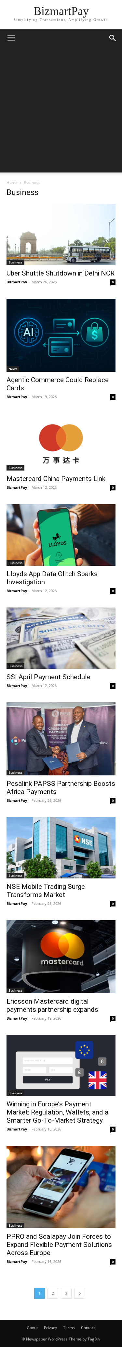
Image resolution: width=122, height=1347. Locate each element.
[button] (11, 38)
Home (12, 182)
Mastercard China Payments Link (56, 479)
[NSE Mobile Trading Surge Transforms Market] (61, 847)
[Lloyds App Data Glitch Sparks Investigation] (61, 534)
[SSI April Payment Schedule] (61, 638)
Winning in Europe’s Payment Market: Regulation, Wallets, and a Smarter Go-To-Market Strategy (57, 1112)
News (12, 369)
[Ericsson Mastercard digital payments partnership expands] (61, 956)
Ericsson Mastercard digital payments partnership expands (52, 1005)
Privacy (50, 1327)
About (32, 1327)
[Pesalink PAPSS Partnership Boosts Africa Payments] (61, 738)
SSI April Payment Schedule (48, 677)
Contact (88, 1327)
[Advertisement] (61, 111)
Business (15, 262)
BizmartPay (17, 281)
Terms (69, 1327)
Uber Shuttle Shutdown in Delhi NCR (61, 273)
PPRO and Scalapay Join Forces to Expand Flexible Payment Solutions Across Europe (59, 1245)
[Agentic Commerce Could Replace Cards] (61, 335)
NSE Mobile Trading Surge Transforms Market (46, 891)
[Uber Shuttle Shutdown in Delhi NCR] (61, 234)
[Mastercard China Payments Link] (61, 442)
